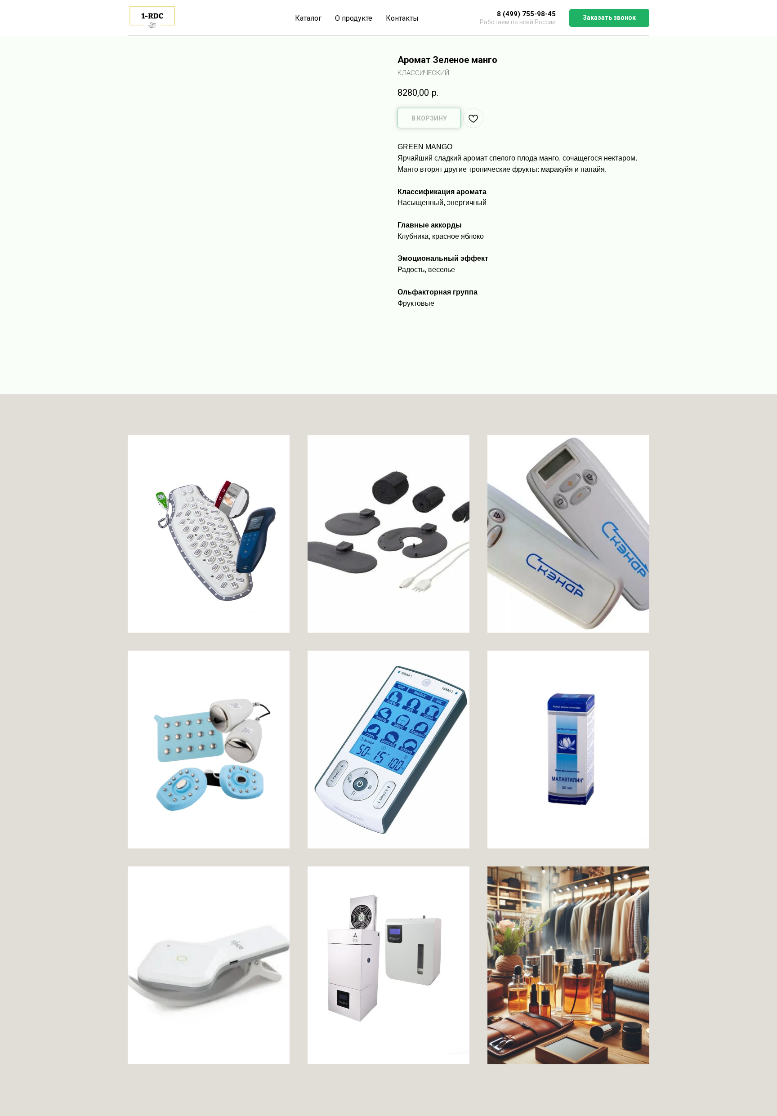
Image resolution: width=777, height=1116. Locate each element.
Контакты (402, 18)
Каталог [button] (308, 18)
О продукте (353, 18)
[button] (609, 18)
